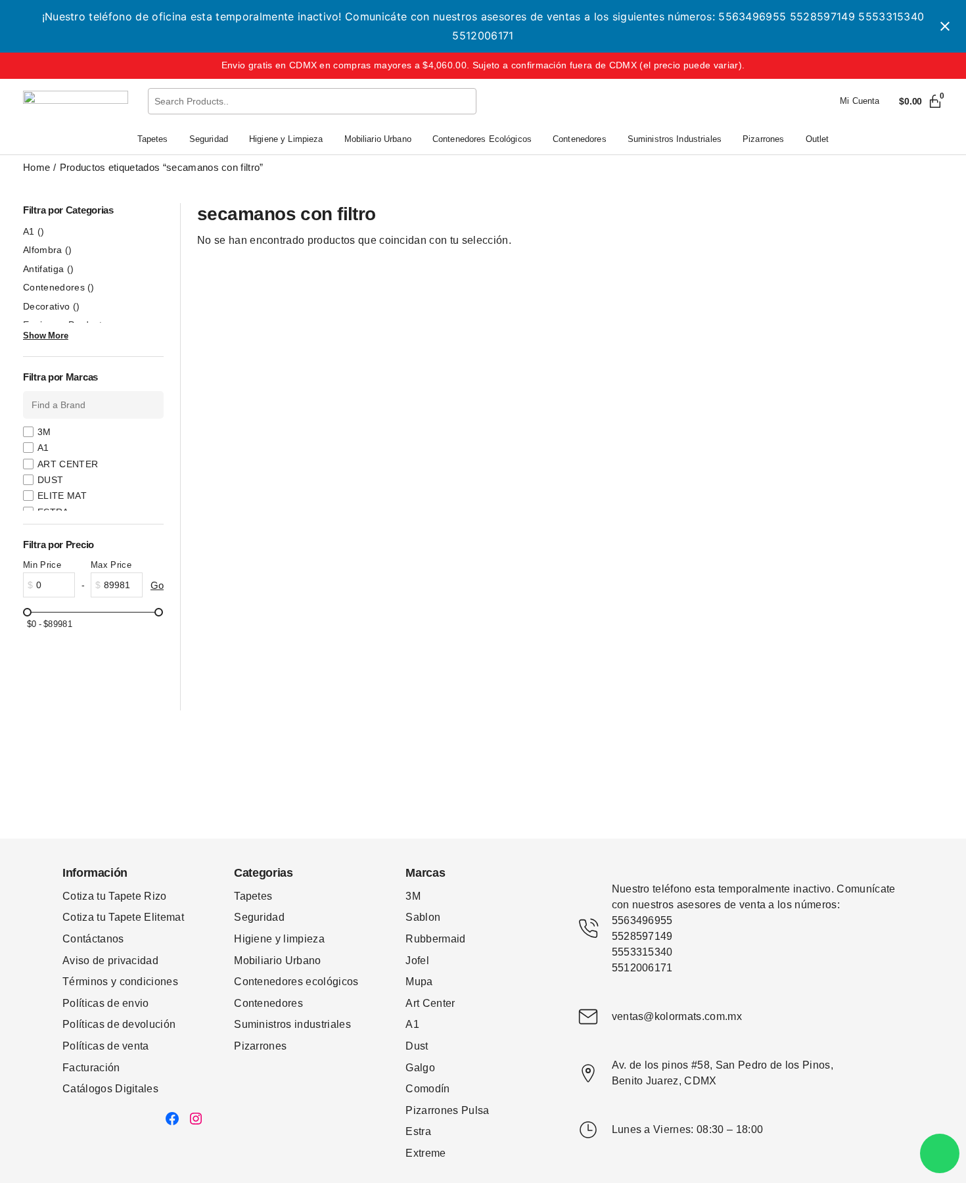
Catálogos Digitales (110, 1088)
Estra (418, 1131)
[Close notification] (945, 26)
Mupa (418, 981)
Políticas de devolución (118, 1024)
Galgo (420, 1067)
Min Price (42, 565)
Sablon (422, 917)
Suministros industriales (292, 1024)
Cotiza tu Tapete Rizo (114, 896)
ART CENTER (67, 464)
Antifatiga (48, 269)
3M (44, 432)
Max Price (111, 565)
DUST (50, 480)
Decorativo (51, 306)
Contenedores (59, 287)
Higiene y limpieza (279, 938)
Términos (86, 981)
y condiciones (144, 981)
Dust (416, 1046)
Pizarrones (260, 1046)
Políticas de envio (105, 1003)
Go (157, 585)
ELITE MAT (62, 495)
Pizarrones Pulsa (447, 1110)
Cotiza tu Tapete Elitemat (123, 917)
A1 (34, 231)
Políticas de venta (105, 1046)
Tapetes (253, 896)
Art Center (430, 1003)
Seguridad (259, 917)
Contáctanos (93, 938)
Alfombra (47, 249)
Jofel (417, 960)
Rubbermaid (435, 938)
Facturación (91, 1067)
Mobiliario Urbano (277, 960)
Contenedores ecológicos (296, 981)
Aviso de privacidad (110, 960)
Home (36, 167)
